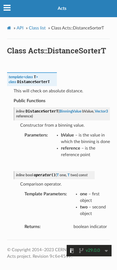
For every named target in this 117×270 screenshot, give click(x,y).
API (20, 28)
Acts (62, 8)
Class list (37, 28)
